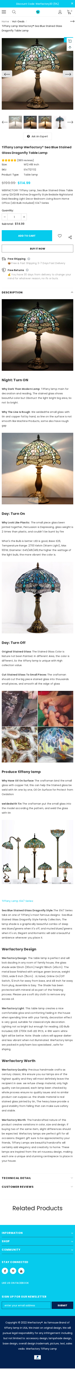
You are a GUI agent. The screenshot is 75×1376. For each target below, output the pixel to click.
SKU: (4, 169)
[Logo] (38, 12)
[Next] (68, 73)
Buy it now (37, 248)
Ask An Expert (40, 136)
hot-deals (18, 21)
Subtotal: (8, 224)
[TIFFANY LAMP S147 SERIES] (37, 855)
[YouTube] (21, 1271)
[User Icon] (60, 12)
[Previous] (7, 73)
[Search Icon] (17, 11)
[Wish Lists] (59, 236)
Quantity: (8, 210)
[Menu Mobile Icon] (4, 12)
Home (5, 21)
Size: (4, 164)
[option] (37, 74)
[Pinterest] (13, 1271)
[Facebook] (5, 1271)
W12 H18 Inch (31, 164)
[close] (72, 3)
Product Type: (10, 174)
